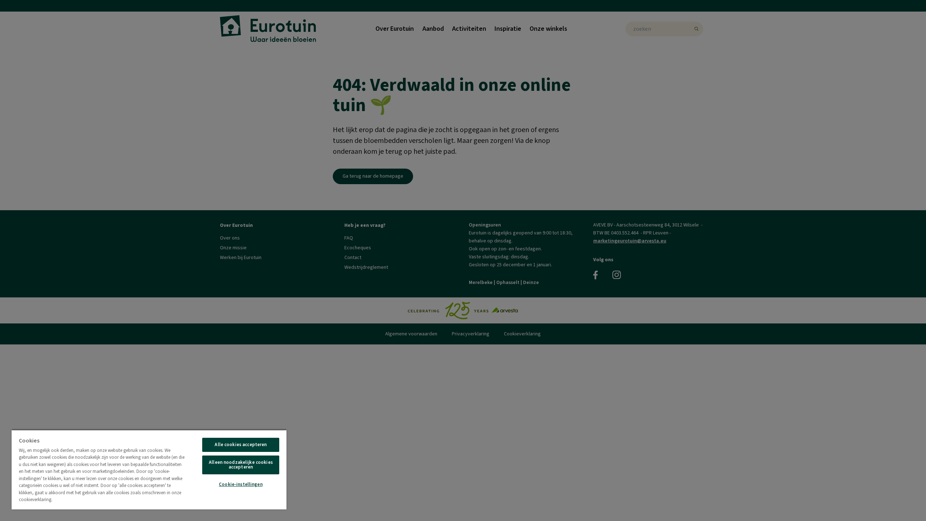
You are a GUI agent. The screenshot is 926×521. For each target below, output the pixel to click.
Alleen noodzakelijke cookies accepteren (241, 464)
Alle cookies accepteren (240, 444)
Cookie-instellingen (240, 484)
